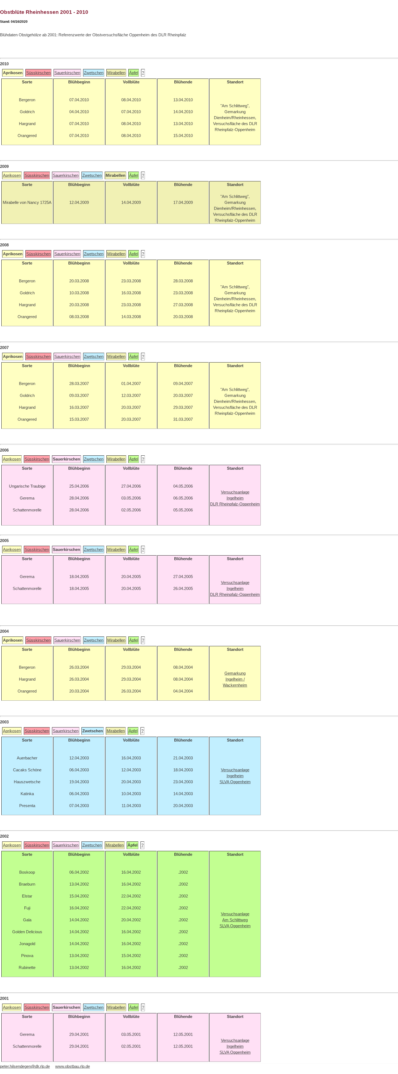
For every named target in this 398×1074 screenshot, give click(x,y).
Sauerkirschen (67, 73)
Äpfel (133, 73)
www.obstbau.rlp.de (72, 1066)
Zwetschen (93, 73)
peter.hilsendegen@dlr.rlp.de (25, 1066)
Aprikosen (12, 175)
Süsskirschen (38, 73)
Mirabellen (116, 73)
